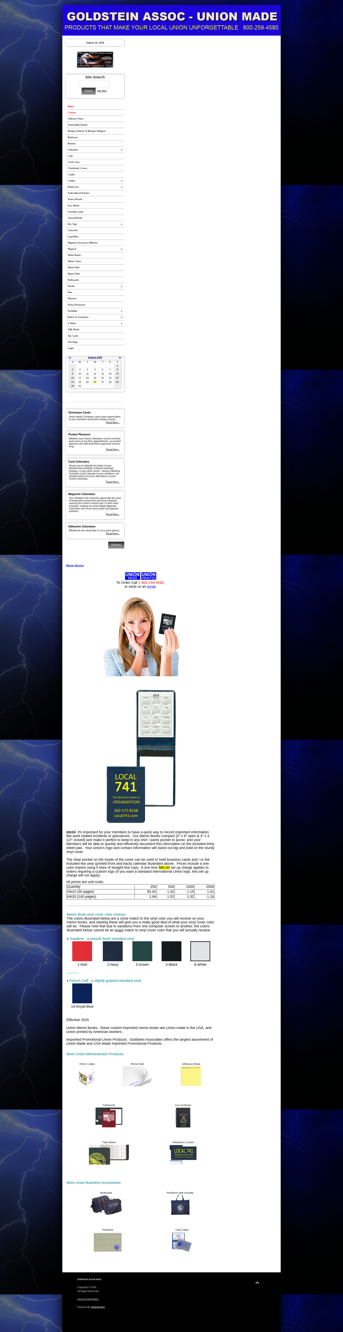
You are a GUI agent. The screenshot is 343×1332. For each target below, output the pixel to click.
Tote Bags (73, 342)
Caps (70, 155)
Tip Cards (73, 335)
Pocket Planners (79, 434)
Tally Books (74, 329)
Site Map (102, 90)
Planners (72, 298)
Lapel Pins (73, 236)
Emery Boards (75, 199)
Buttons (72, 143)
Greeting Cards (75, 211)
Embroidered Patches (79, 193)
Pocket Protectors (76, 304)
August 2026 (95, 357)
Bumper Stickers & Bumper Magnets (87, 131)
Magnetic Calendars (81, 493)
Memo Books (74, 255)
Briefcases (73, 137)
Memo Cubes (74, 261)
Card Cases (74, 162)
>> (120, 357)
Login (71, 348)
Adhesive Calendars (81, 526)
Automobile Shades (78, 124)
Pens (70, 292)
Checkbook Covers (77, 168)
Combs (71, 174)
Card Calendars (78, 461)
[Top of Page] (257, 1282)
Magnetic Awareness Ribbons (83, 242)
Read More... (113, 422)
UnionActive (98, 1307)
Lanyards (73, 230)
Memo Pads (74, 267)
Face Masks (74, 205)
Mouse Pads (74, 273)
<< (69, 357)
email (151, 587)
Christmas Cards (79, 412)
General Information (88, 1299)
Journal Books (75, 218)
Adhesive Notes (75, 118)
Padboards (73, 280)
